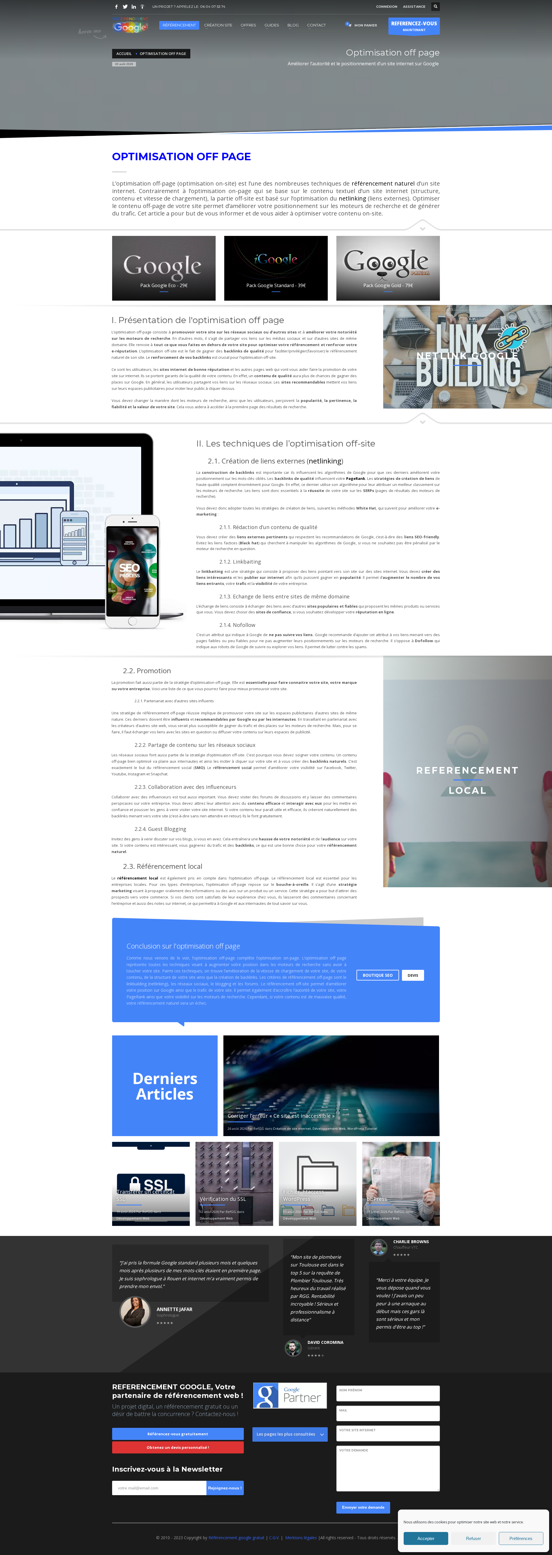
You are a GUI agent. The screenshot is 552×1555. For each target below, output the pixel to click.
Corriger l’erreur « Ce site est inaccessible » (281, 1115)
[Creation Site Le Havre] (142, 6)
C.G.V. (275, 1537)
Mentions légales (301, 1537)
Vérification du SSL (223, 1198)
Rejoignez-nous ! (225, 1488)
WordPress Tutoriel (362, 1128)
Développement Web (329, 1128)
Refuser (473, 1538)
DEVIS (413, 975)
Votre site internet (357, 1430)
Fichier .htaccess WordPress (303, 1195)
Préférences (520, 1538)
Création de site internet (292, 1128)
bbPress (377, 1198)
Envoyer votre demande (363, 1507)
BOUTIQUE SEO (378, 975)
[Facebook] (116, 6)
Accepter (425, 1538)
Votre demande (353, 1450)
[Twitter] (125, 6)
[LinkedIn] (133, 6)
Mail (343, 1410)
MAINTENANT (414, 26)
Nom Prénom (350, 1390)
